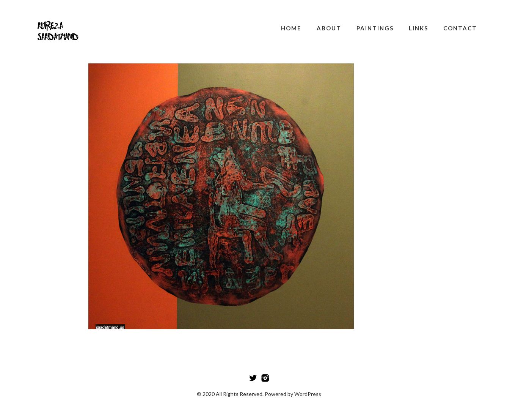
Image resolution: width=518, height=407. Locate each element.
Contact (460, 28)
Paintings (375, 28)
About (329, 28)
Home (291, 28)
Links (418, 28)
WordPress (307, 394)
